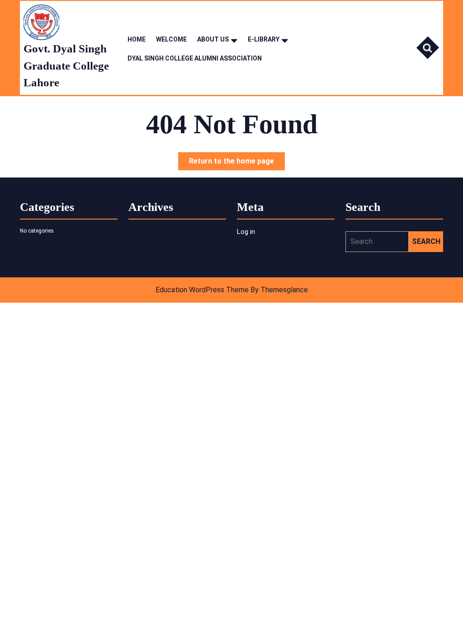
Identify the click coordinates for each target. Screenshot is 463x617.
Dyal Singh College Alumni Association (195, 58)
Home (137, 39)
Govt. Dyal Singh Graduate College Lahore (66, 65)
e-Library (263, 39)
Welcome (171, 39)
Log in (246, 232)
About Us (213, 39)
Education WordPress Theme (202, 289)
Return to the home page (237, 163)
